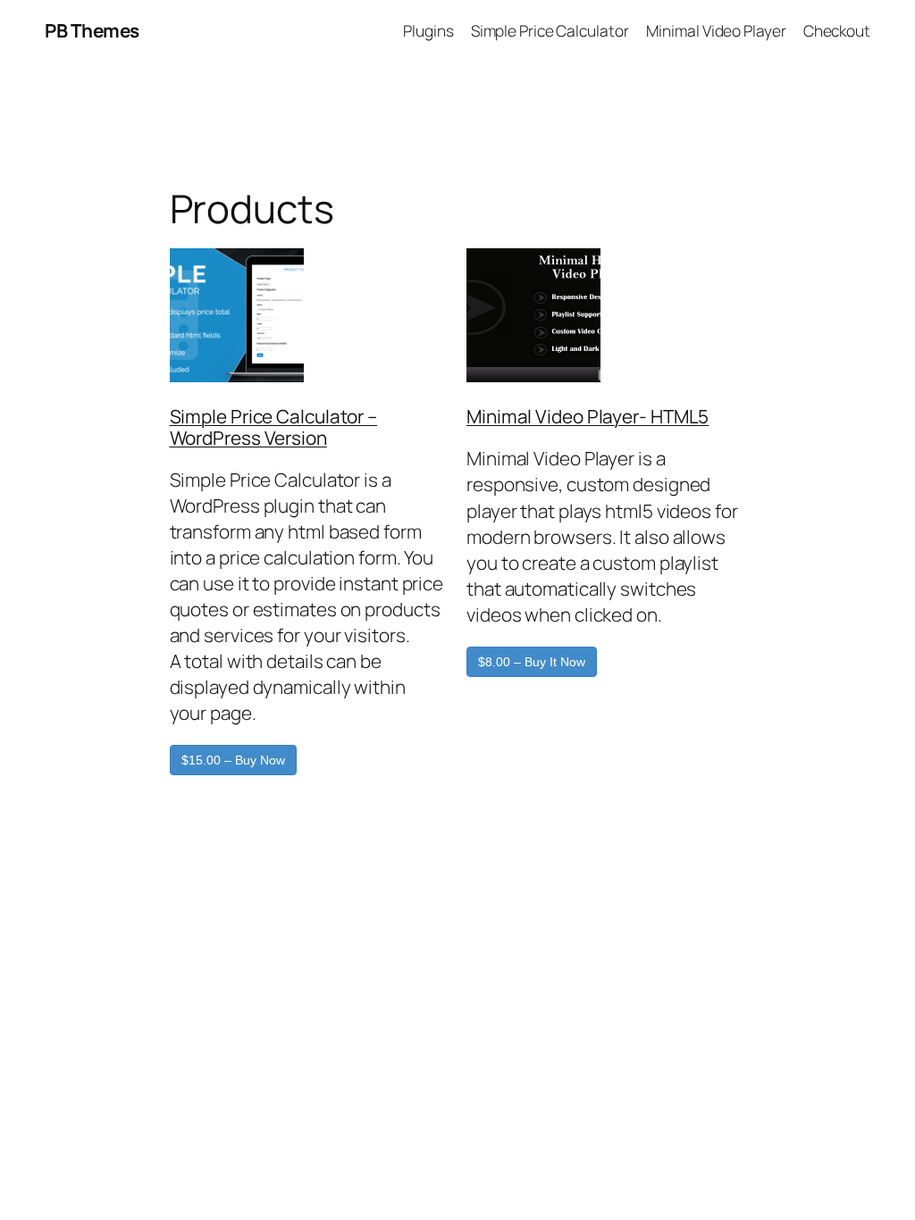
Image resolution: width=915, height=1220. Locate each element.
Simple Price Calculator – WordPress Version (274, 426)
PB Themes (92, 30)
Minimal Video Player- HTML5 (587, 416)
